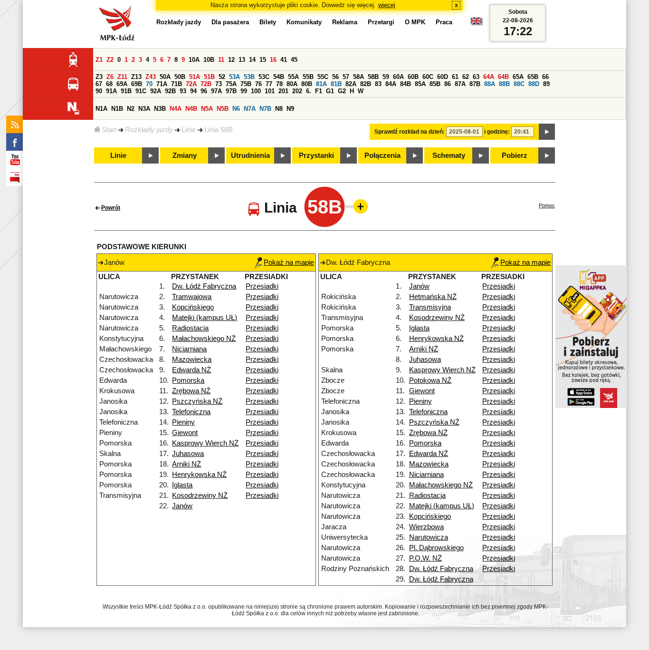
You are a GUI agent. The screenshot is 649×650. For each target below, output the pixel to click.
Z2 (110, 59)
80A (291, 83)
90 (98, 91)
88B (504, 83)
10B (208, 59)
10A (194, 59)
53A (234, 76)
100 (256, 91)
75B (245, 83)
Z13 (136, 76)
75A (231, 83)
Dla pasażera (230, 22)
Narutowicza (428, 537)
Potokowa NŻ (430, 380)
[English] (476, 23)
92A (155, 91)
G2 (342, 91)
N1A (101, 108)
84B (405, 83)
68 (109, 83)
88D (533, 83)
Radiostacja (190, 328)
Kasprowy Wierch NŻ (205, 443)
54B (278, 76)
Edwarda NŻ (191, 370)
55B (308, 76)
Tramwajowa (191, 297)
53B (249, 76)
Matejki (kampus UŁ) (204, 317)
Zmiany (184, 155)
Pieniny (183, 422)
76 (258, 83)
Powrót (110, 207)
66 (545, 76)
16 (273, 59)
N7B (265, 108)
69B (136, 83)
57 (346, 76)
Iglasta (182, 485)
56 (335, 76)
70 (149, 83)
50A (165, 76)
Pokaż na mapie (289, 262)
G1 (330, 91)
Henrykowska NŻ (199, 474)
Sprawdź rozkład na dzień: (409, 131)
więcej (386, 5)
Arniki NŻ (186, 464)
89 (546, 83)
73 (218, 83)
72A (191, 83)
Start (109, 130)
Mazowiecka (191, 359)
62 (465, 76)
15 (262, 59)
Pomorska (188, 380)
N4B (191, 108)
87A (460, 83)
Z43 (150, 76)
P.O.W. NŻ (425, 558)
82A (350, 83)
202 (297, 91)
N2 (130, 108)
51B (209, 76)
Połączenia (382, 155)
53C (263, 76)
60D (442, 76)
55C (322, 76)
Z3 (99, 76)
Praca (444, 22)
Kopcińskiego (193, 307)
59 (385, 76)
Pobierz (514, 155)
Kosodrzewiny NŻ (200, 495)
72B (205, 83)
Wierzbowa (426, 527)
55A (293, 76)
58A (358, 76)
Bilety (267, 22)
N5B (223, 108)
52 (222, 76)
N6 (236, 108)
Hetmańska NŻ (433, 297)
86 (447, 83)
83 (378, 83)
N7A (250, 108)
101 (270, 91)
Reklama (344, 22)
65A (518, 76)
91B (126, 91)
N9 (290, 108)
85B (434, 83)
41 (283, 59)
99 (243, 91)
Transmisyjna (430, 307)
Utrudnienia (250, 155)
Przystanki (316, 155)
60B (413, 76)
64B (503, 76)
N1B (117, 108)
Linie (188, 130)
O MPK (415, 22)
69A (121, 83)
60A (398, 76)
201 (283, 91)
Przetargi (381, 22)
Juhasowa (188, 453)
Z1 (99, 59)
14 (252, 59)
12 (231, 59)
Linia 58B (218, 130)
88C (519, 83)
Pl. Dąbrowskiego (436, 548)
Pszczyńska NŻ (197, 401)
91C (140, 91)
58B (373, 76)
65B (532, 76)
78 (279, 83)
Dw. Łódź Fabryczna (204, 286)
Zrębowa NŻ (191, 391)
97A (216, 91)
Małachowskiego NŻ (204, 338)
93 (183, 91)
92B (170, 91)
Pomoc (547, 205)
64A (488, 76)
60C (427, 76)
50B (179, 76)
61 (455, 76)
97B (231, 91)
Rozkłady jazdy (149, 130)
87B (474, 83)
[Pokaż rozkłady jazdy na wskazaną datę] (547, 132)
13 (242, 59)
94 (193, 91)
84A (390, 83)
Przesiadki (262, 286)
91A (111, 91)
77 (269, 83)
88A (489, 83)
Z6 (110, 76)
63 (476, 76)
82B (365, 83)
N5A (207, 108)
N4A (175, 108)
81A (321, 83)
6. (308, 91)
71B (176, 83)
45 (294, 59)
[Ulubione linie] (357, 206)
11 (221, 59)
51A (194, 76)
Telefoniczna (191, 412)
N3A (144, 108)
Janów (182, 506)
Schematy (448, 155)
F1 (318, 91)
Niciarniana (189, 349)
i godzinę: (497, 131)
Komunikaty (304, 22)
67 (98, 83)
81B (336, 83)
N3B (160, 108)
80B (306, 83)
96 (203, 91)
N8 (279, 108)
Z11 (122, 76)
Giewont (185, 433)
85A (420, 83)
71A (161, 83)
